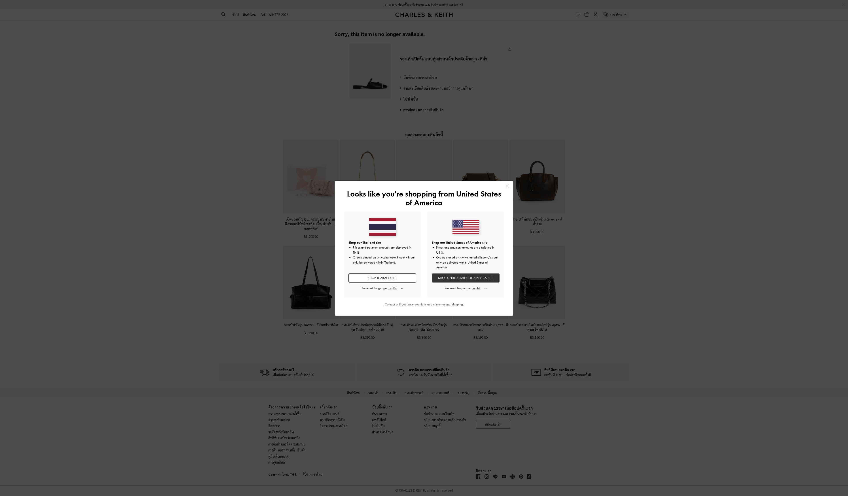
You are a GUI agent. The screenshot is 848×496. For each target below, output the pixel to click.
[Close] (507, 186)
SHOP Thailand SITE (382, 278)
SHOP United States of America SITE (465, 278)
